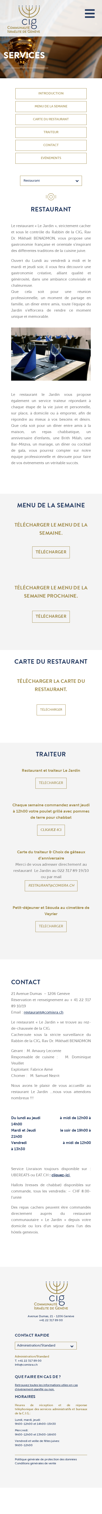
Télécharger (51, 552)
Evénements (51, 158)
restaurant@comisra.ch (51, 885)
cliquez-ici (51, 830)
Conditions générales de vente (35, 1463)
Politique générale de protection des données (46, 1459)
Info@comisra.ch (26, 1364)
